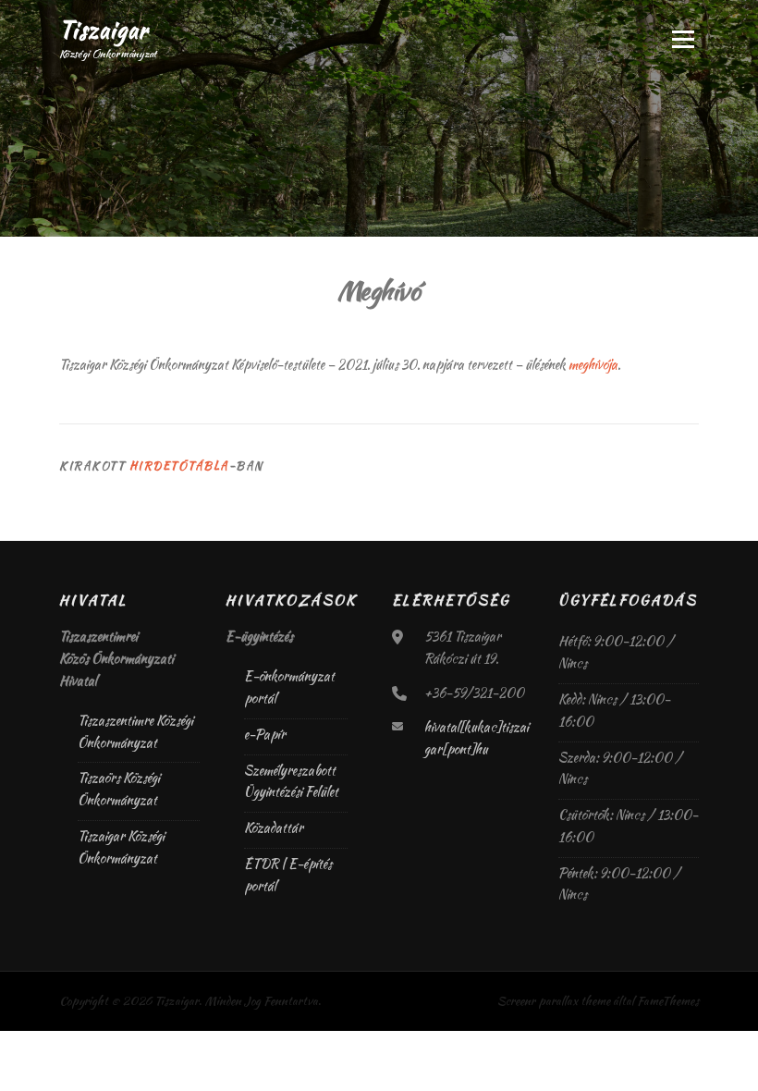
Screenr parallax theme (553, 1001)
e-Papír (265, 734)
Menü (681, 39)
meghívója (592, 364)
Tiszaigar (104, 29)
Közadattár (273, 827)
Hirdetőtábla (179, 465)
